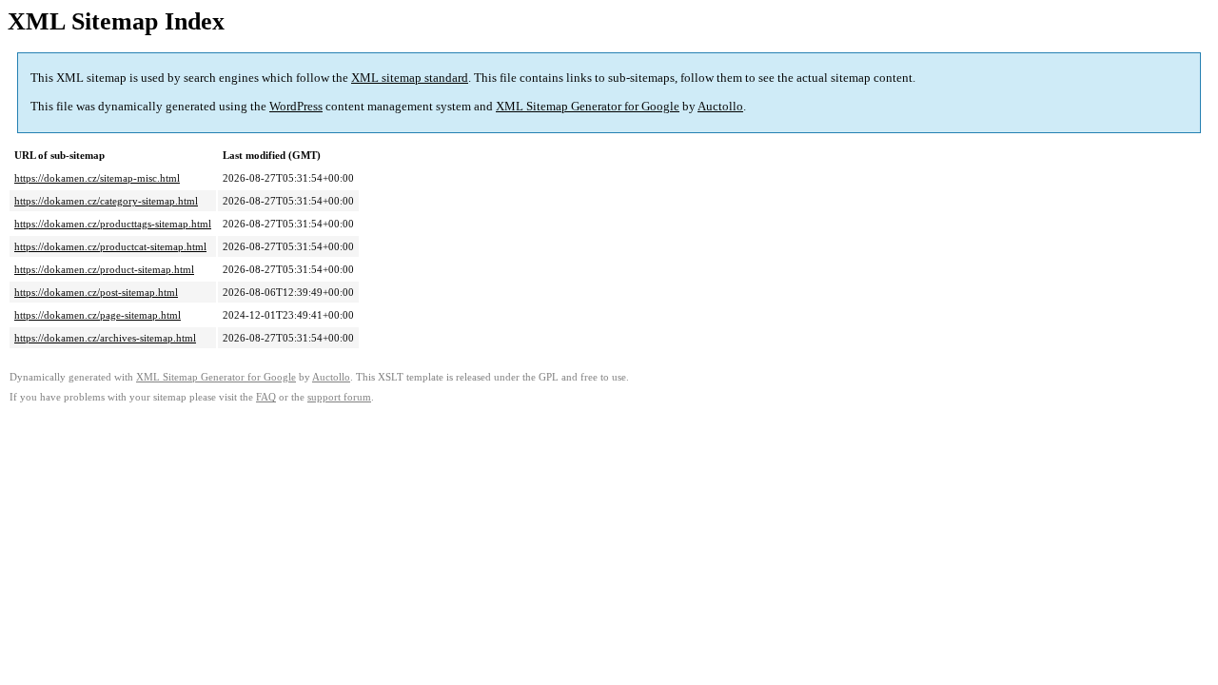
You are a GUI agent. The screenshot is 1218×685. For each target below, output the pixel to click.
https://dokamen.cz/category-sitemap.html (106, 200)
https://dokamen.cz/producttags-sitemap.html (112, 223)
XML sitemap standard (409, 77)
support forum (339, 397)
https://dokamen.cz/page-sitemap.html (97, 315)
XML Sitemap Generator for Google (587, 106)
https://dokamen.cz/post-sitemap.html (96, 292)
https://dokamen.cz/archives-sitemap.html (105, 337)
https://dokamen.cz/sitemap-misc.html (97, 178)
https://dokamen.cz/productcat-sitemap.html (110, 246)
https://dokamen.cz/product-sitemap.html (104, 269)
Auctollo (720, 106)
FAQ (266, 397)
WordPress (296, 106)
